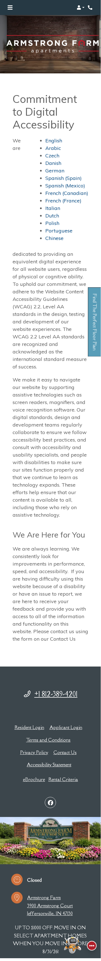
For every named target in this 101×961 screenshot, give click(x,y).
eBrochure (34, 779)
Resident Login (29, 727)
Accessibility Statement (49, 764)
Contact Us (65, 752)
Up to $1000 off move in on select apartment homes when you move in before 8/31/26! (50, 940)
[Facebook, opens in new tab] (50, 802)
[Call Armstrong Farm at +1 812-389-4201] (90, 7)
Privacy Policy (34, 752)
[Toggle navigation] (10, 7)
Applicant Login (66, 727)
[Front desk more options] (92, 945)
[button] (80, 7)
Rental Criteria (63, 779)
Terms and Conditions (48, 740)
